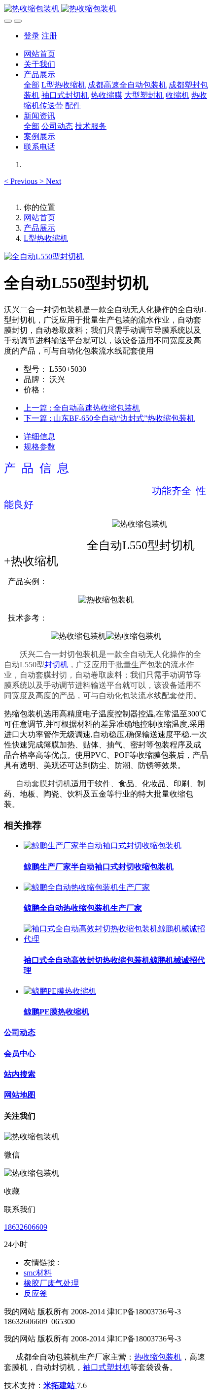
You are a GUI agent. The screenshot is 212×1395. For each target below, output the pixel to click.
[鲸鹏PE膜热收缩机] (60, 991)
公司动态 (19, 1032)
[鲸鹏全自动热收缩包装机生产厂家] (87, 887)
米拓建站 (60, 1385)
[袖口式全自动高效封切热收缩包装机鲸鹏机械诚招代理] (116, 939)
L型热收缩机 (46, 238)
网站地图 (19, 1095)
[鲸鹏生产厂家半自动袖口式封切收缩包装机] (102, 845)
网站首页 (39, 54)
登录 (31, 35)
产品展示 (39, 228)
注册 (49, 35)
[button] (21, 181)
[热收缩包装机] (106, 9)
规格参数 (39, 447)
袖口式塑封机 (106, 1367)
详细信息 (39, 436)
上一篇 (82, 408)
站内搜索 (19, 1074)
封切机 (56, 664)
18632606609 (25, 1227)
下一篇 (109, 418)
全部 (31, 85)
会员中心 (19, 1053)
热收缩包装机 (157, 1357)
